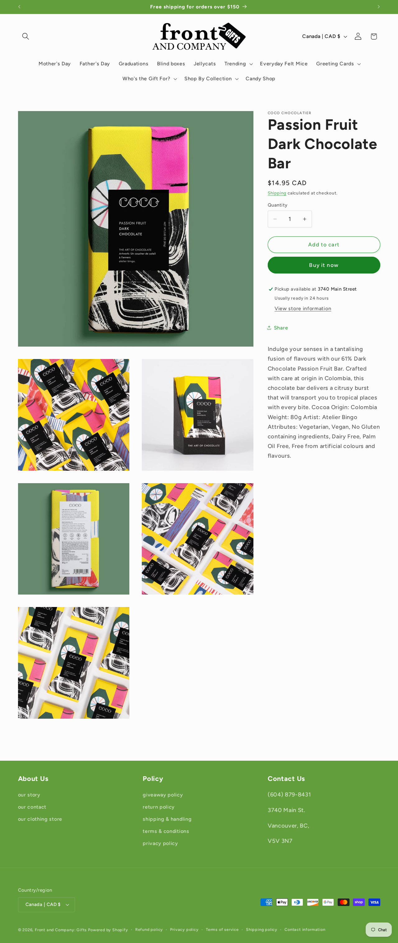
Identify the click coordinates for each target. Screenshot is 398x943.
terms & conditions (166, 831)
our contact (32, 807)
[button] (26, 36)
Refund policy (149, 929)
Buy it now (324, 265)
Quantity (278, 205)
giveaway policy (163, 795)
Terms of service (222, 929)
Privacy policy (184, 929)
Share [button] (281, 328)
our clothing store (40, 819)
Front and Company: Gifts (61, 929)
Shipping (277, 193)
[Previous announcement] (19, 7)
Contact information (305, 929)
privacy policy (160, 843)
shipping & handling (167, 819)
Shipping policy (261, 929)
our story (29, 795)
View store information (303, 308)
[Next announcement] (379, 7)
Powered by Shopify (108, 929)
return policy (159, 807)
